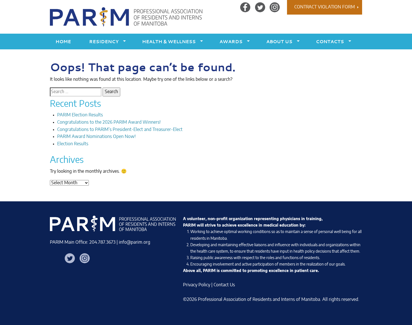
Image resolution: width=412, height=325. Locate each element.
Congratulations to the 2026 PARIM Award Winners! (109, 122)
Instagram (275, 7)
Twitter (260, 7)
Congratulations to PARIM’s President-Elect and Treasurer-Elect (119, 129)
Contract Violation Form (324, 7)
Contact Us (224, 285)
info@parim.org (134, 242)
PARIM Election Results (80, 115)
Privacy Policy (196, 285)
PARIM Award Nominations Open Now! (96, 136)
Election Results (72, 144)
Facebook (245, 7)
